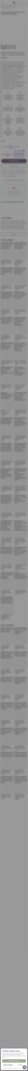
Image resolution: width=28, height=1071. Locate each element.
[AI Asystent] (25, 1067)
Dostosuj (20, 1065)
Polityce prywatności (20, 1068)
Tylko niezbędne (8, 1065)
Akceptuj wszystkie (14, 1060)
